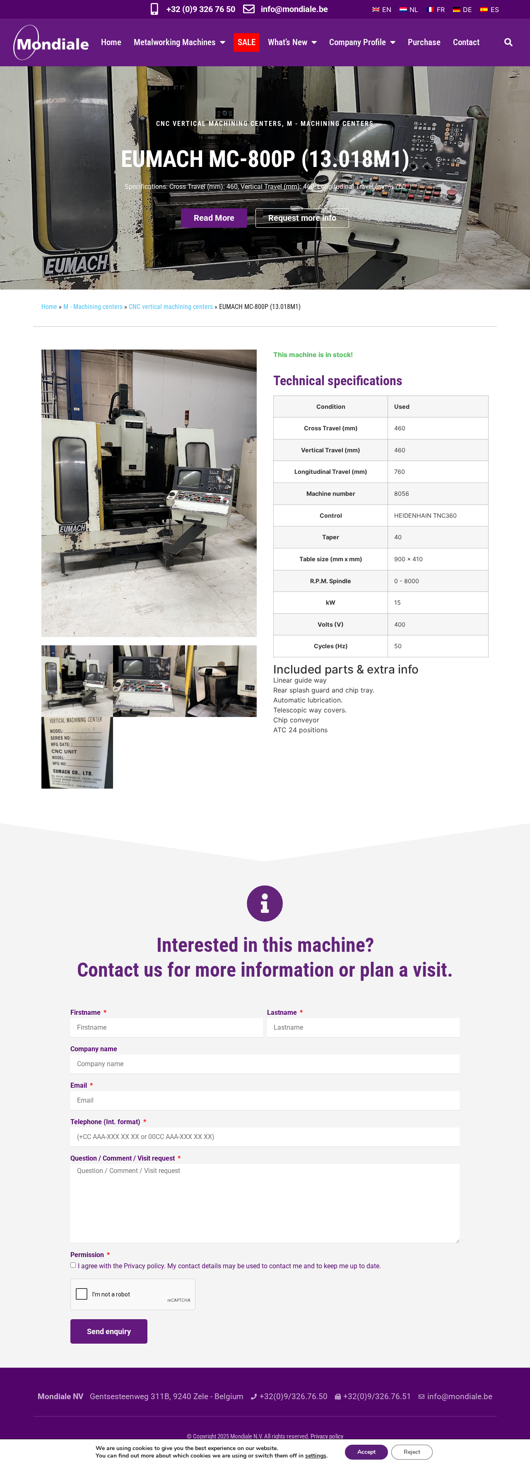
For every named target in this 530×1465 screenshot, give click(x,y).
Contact (466, 42)
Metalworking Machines (175, 42)
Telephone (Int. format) (106, 1122)
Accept (366, 1452)
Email (79, 1085)
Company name (93, 1049)
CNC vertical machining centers (219, 124)
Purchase (424, 42)
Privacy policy (327, 1436)
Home (111, 42)
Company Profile (357, 42)
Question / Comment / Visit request (123, 1158)
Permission (88, 1255)
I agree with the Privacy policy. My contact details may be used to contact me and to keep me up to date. (229, 1266)
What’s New (287, 42)
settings (315, 1456)
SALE (246, 42)
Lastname (283, 1012)
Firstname (86, 1012)
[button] (508, 42)
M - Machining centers (330, 124)
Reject (412, 1452)
